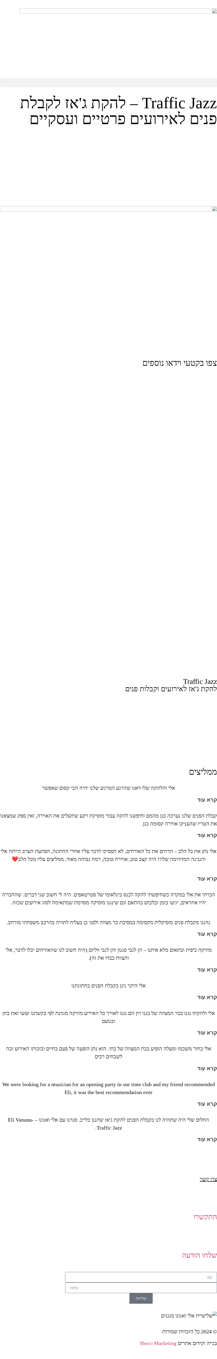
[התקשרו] (210, 1201)
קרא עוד (207, 800)
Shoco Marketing (158, 1343)
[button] (108, 82)
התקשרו (205, 1217)
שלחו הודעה (199, 1255)
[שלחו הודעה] (210, 1240)
